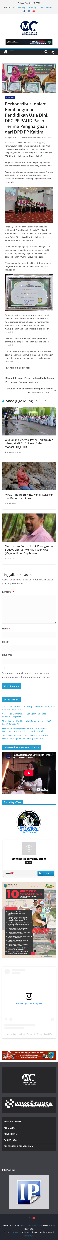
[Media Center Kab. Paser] (5, 52)
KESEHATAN (10, 1127)
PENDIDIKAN (10, 1134)
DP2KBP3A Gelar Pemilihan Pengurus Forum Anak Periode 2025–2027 (30, 390)
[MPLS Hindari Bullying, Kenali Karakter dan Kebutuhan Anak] (29, 463)
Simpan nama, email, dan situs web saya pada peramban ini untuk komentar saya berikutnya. (26, 675)
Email (5, 641)
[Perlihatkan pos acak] (52, 52)
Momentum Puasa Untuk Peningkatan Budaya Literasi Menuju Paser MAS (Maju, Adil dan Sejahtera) (29, 549)
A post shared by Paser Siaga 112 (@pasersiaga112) (29, 1034)
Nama (6, 628)
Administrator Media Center (29, 137)
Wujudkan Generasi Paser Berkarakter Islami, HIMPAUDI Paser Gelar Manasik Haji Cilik (29, 443)
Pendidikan (10, 98)
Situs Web (7, 654)
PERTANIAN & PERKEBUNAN (18, 1146)
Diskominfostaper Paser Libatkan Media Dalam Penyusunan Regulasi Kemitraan (29, 380)
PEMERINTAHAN (12, 1121)
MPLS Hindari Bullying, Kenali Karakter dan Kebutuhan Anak (29, 496)
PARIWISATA (10, 1140)
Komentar (8, 591)
